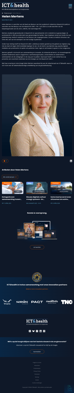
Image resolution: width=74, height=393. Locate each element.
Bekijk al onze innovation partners (37, 289)
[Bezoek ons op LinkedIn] (41, 331)
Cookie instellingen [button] (37, 383)
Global (37, 380)
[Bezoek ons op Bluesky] (33, 331)
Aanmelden (37, 352)
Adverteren (37, 365)
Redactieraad (7, 13)
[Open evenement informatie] (69, 388)
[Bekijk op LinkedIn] (71, 161)
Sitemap (37, 377)
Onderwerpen (37, 368)
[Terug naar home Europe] (15, 6)
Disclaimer (37, 374)
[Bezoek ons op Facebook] (37, 331)
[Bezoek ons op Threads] (30, 331)
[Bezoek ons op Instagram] (44, 331)
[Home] (2, 13)
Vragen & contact (37, 362)
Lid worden (37, 247)
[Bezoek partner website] (18, 302)
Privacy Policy (37, 371)
